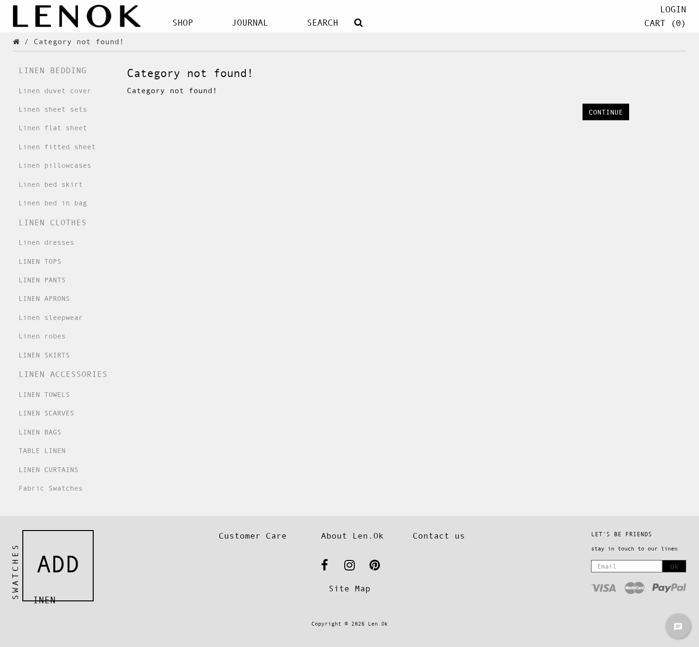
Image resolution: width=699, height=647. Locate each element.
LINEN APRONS (44, 298)
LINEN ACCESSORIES (63, 374)
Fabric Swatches (51, 488)
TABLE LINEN (42, 450)
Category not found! (79, 41)
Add (58, 564)
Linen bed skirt (51, 184)
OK (674, 566)
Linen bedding (53, 70)
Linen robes (42, 336)
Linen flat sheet (53, 128)
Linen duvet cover (55, 91)
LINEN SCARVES (46, 413)
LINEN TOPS (40, 261)
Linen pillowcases (55, 165)
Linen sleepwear (51, 317)
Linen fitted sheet (57, 147)
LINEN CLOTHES (53, 222)
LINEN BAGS (40, 432)
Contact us (439, 536)
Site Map (349, 588)
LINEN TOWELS (44, 394)
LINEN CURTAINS (48, 469)
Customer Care (253, 536)
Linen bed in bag (53, 203)
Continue (606, 112)
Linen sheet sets (53, 109)
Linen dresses (46, 242)
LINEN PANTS (42, 280)
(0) (665, 23)
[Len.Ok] (77, 16)
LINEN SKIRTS (44, 355)
